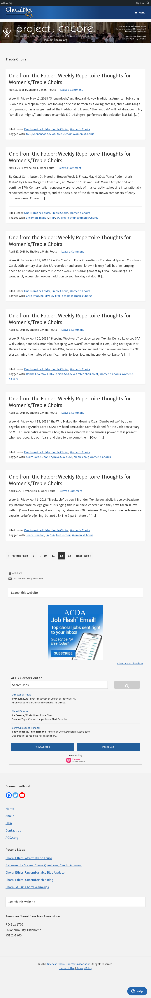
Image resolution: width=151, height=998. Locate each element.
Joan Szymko (50, 457)
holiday (44, 296)
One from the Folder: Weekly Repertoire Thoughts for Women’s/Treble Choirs (70, 79)
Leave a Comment (71, 89)
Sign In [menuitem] (140, 2)
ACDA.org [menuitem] (7, 2)
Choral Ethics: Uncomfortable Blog (29, 880)
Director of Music (21, 694)
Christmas (32, 296)
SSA (72, 374)
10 (46, 555)
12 (62, 555)
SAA (66, 374)
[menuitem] (148, 3)
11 (54, 555)
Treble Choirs (59, 129)
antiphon (32, 217)
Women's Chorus (83, 134)
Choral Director (20, 711)
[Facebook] (9, 795)
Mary (52, 217)
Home (10, 808)
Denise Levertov (36, 374)
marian (43, 217)
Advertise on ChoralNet (130, 663)
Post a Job (108, 746)
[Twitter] (15, 795)
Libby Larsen (55, 374)
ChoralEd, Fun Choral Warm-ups (27, 887)
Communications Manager (26, 727)
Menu (142, 12)
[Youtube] (22, 795)
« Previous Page (18, 556)
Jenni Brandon (35, 535)
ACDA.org (17, 573)
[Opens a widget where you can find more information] (137, 991)
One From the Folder (37, 129)
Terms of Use (67, 968)
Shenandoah (40, 134)
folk (28, 134)
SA (58, 217)
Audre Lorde (33, 457)
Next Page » (83, 556)
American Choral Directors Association (68, 964)
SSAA (52, 134)
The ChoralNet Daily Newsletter (27, 578)
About (10, 816)
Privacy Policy (84, 968)
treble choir (64, 134)
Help (9, 823)
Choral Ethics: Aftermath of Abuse (29, 858)
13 (70, 555)
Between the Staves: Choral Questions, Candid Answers (44, 865)
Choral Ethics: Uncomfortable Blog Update (35, 872)
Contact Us (13, 830)
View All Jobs (43, 746)
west (95, 374)
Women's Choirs (80, 129)
